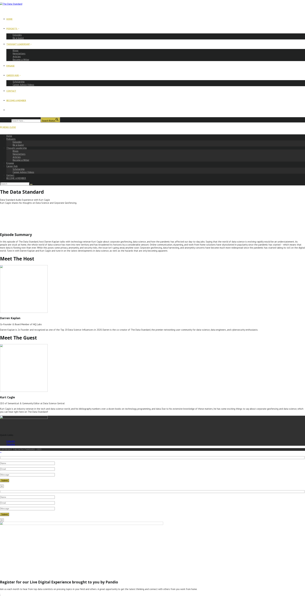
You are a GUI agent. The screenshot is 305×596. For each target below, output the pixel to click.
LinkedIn (10, 441)
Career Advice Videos (23, 172)
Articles (17, 157)
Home (9, 135)
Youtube (10, 444)
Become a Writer (21, 160)
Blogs (15, 150)
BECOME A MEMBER (16, 178)
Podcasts (11, 138)
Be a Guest (18, 144)
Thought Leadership (16, 147)
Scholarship (19, 169)
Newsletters (19, 154)
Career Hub (12, 166)
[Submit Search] (31, 184)
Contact (10, 175)
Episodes (17, 141)
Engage (10, 163)
